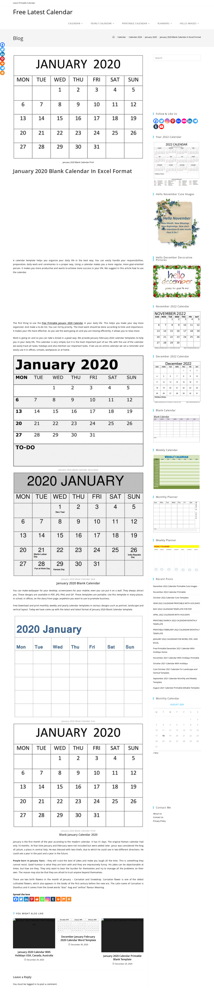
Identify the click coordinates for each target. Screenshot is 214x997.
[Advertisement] (78, 219)
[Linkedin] (26, 899)
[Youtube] (161, 126)
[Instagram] (47, 899)
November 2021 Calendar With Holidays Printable (176, 657)
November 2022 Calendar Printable (169, 592)
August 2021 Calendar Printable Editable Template (176, 687)
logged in (32, 984)
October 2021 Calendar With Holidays (170, 663)
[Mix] (63, 899)
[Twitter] (21, 899)
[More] (69, 899)
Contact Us (158, 817)
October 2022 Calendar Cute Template (170, 597)
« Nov (155, 752)
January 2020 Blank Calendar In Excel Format (180, 37)
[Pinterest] (31, 899)
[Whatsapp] (42, 899)
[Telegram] (2, 68)
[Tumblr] (53, 899)
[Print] (58, 899)
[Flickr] (184, 120)
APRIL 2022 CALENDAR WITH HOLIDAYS (171, 614)
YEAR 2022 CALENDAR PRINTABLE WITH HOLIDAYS (176, 603)
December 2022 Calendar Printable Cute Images (175, 586)
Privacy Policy (159, 821)
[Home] (113, 37)
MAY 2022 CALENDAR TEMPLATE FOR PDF (172, 609)
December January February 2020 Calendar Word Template (78, 938)
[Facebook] (15, 899)
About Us (157, 813)
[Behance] (178, 120)
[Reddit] (37, 899)
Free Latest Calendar (43, 12)
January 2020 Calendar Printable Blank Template (122, 957)
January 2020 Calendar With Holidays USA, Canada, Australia (34, 953)
